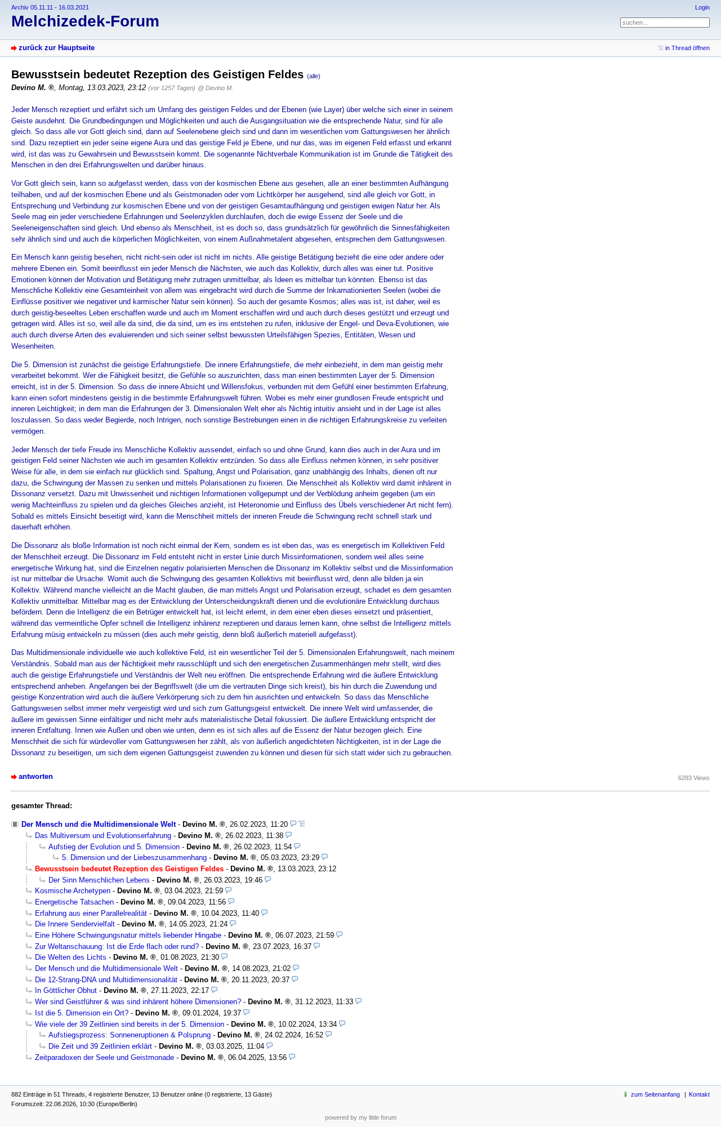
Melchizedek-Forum (85, 21)
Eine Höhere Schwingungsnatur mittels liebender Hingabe (128, 935)
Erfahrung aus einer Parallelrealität (91, 913)
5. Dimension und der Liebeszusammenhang (134, 857)
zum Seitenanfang (655, 1094)
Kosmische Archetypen (72, 891)
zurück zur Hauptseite (57, 47)
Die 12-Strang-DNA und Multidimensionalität (106, 979)
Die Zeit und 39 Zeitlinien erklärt (100, 1046)
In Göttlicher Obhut (66, 990)
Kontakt (699, 1094)
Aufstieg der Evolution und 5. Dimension (114, 847)
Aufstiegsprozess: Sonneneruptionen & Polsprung (129, 1035)
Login (702, 7)
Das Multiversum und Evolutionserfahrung (103, 835)
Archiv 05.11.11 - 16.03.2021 (50, 7)
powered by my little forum (361, 1117)
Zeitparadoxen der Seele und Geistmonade (104, 1057)
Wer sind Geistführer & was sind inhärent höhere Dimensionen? (138, 1001)
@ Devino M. (215, 87)
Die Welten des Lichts (70, 957)
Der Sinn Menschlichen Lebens (99, 880)
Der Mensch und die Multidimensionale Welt (98, 824)
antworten (36, 776)
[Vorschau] (293, 824)
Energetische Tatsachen (74, 902)
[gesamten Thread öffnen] (302, 824)
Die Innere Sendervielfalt (75, 924)
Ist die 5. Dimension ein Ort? (81, 1013)
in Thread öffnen (687, 47)
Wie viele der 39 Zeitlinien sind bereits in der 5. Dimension (129, 1024)
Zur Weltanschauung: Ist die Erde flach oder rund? (117, 946)
